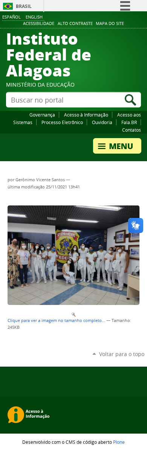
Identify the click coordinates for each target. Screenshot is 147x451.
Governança (42, 115)
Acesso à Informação (86, 115)
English (34, 17)
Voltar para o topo (121, 354)
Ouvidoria (102, 122)
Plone (119, 442)
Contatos (131, 130)
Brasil (24, 6)
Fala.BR (129, 122)
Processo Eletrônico (62, 122)
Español (11, 17)
